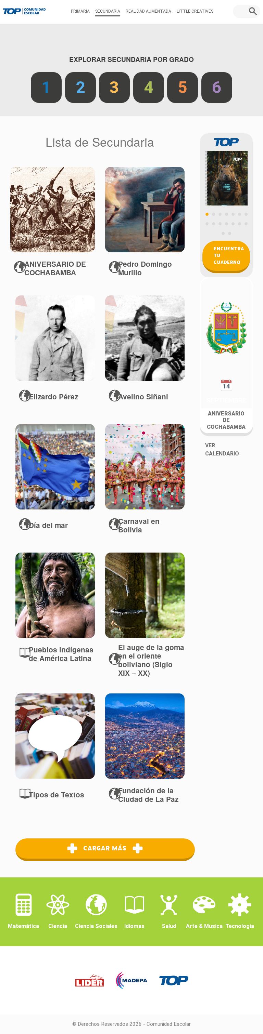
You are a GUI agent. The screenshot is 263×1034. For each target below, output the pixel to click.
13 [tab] (239, 223)
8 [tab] (206, 223)
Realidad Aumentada (148, 11)
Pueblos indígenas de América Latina (61, 654)
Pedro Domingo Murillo (145, 268)
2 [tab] (213, 214)
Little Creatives (195, 11)
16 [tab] (229, 233)
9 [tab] (213, 223)
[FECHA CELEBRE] (52, 209)
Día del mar (48, 525)
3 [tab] (219, 214)
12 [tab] (232, 223)
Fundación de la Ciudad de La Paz (148, 794)
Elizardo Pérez (53, 396)
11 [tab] (226, 223)
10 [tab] (219, 223)
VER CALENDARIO (222, 449)
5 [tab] (232, 214)
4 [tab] (226, 214)
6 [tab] (239, 214)
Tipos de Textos (56, 794)
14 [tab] (245, 223)
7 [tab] (245, 214)
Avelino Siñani (143, 396)
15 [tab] (223, 233)
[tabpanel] (226, 169)
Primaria (80, 11)
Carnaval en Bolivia (139, 525)
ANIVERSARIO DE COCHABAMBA (55, 268)
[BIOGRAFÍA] (145, 209)
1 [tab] (206, 214)
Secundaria (107, 11)
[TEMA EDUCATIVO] (55, 595)
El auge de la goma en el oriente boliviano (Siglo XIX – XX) (151, 660)
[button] (254, 11)
